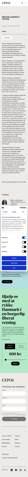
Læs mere (7, 281)
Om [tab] (23, 212)
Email (3, 405)
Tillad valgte (14, 263)
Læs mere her (6, 339)
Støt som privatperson (10, 346)
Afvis (14, 268)
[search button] (22, 3)
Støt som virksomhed (21, 346)
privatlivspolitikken (21, 414)
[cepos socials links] (12, 470)
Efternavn (4, 397)
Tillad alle (14, 258)
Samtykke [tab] (5, 212)
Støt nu (15, 363)
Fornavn (4, 390)
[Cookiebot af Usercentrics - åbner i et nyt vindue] (20, 208)
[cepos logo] (8, 380)
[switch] (24, 242)
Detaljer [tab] (14, 212)
